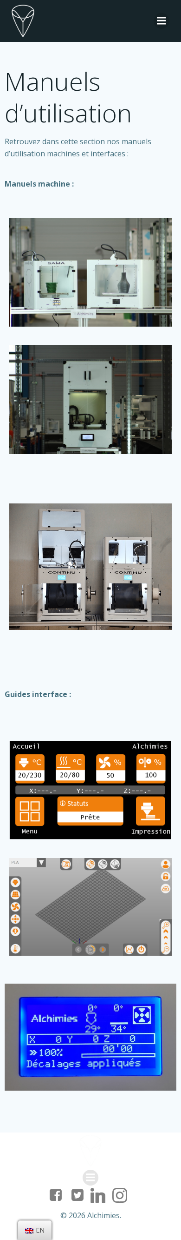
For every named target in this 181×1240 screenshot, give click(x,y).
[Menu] (161, 21)
